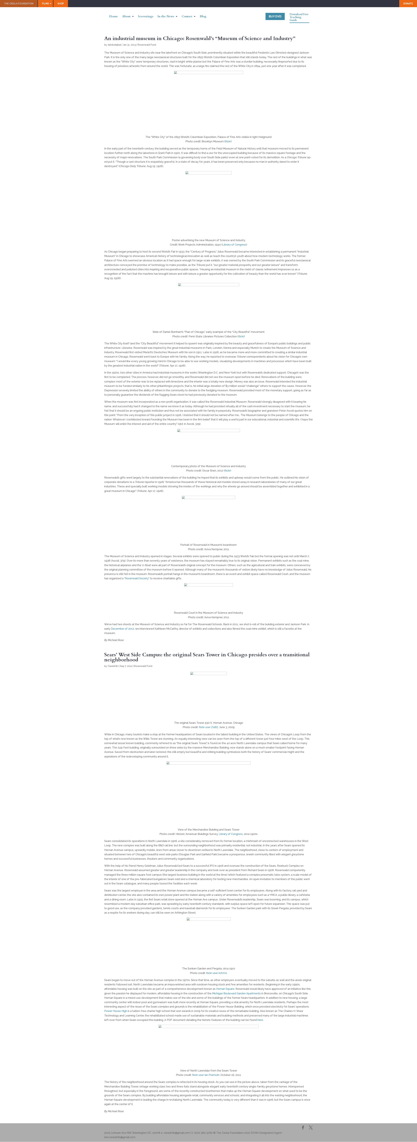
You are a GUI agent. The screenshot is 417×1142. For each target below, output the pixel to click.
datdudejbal (114, 44)
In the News (166, 16)
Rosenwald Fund (147, 44)
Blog (203, 16)
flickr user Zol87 (208, 727)
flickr (228, 141)
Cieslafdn (113, 666)
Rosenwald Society (137, 578)
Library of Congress (234, 244)
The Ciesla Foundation (18, 3)
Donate (408, 3)
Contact (187, 16)
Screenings (145, 16)
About (126, 16)
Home (113, 16)
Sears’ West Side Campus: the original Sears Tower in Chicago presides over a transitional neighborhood (207, 657)
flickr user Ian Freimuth (205, 1075)
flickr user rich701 (216, 973)
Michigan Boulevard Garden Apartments (236, 993)
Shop (61, 3)
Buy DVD (275, 16)
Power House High (115, 1011)
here (260, 1020)
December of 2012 (122, 628)
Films (45, 3)
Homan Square (225, 988)
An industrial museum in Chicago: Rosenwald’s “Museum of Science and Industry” (199, 38)
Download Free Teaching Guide (299, 17)
